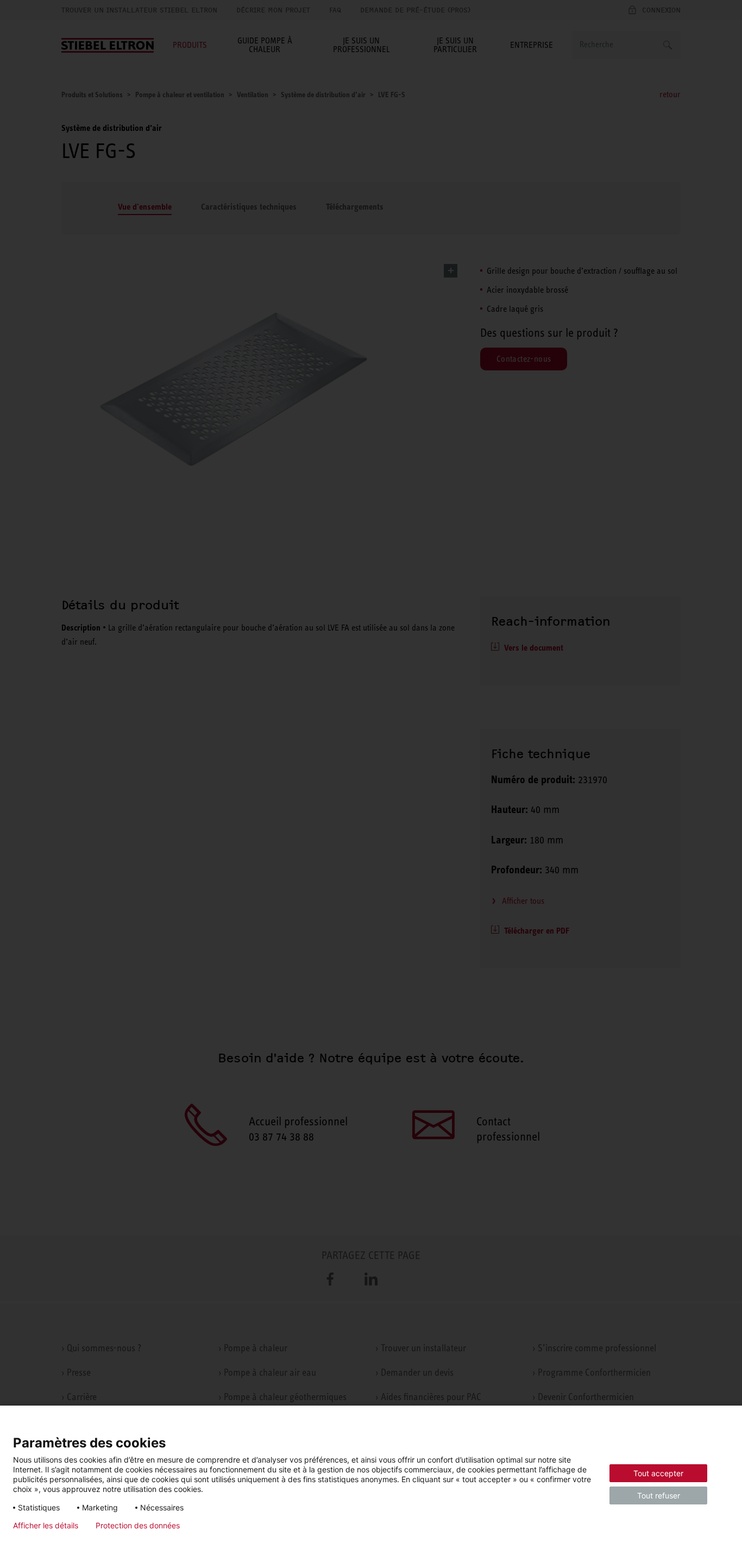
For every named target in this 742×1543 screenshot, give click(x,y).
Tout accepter (658, 1473)
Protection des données (138, 1525)
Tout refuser (658, 1495)
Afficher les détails (45, 1525)
